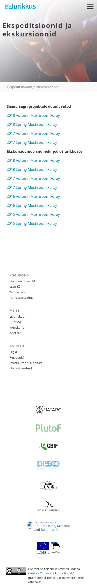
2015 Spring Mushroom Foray (32, 223)
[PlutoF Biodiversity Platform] (48, 428)
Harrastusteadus (21, 298)
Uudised (15, 322)
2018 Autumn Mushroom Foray (33, 115)
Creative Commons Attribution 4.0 (51, 573)
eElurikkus (16, 316)
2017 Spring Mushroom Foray (32, 142)
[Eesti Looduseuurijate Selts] (48, 485)
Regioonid (16, 357)
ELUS (13, 287)
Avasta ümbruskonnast (26, 363)
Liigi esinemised (20, 368)
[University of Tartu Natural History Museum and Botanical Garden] (48, 526)
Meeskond (16, 327)
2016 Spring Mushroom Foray (32, 205)
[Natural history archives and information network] (48, 409)
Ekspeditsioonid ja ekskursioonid (33, 87)
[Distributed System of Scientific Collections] (48, 465)
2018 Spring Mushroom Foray (32, 124)
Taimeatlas (17, 292)
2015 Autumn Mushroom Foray (33, 214)
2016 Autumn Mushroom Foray (33, 196)
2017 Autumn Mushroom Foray (33, 133)
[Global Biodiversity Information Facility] (48, 446)
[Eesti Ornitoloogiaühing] (48, 506)
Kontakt (15, 333)
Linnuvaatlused (20, 281)
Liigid (13, 352)
